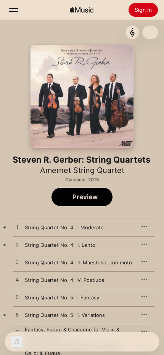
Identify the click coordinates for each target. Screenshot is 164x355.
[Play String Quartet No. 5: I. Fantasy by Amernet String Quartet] (17, 297)
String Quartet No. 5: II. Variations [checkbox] (65, 315)
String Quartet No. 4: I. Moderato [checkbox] (64, 227)
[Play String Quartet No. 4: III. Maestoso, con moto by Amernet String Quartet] (17, 262)
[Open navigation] (13, 10)
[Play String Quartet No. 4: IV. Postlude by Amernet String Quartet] (17, 280)
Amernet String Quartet (82, 170)
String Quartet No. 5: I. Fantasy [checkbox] (62, 297)
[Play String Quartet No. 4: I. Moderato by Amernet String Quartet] (17, 227)
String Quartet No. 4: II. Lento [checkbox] (60, 245)
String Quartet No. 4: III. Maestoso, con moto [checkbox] (78, 262)
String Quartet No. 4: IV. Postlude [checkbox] (65, 280)
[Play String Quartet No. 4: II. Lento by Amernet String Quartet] (17, 244)
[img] (81, 9)
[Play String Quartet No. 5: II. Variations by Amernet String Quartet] (17, 315)
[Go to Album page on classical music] (132, 32)
